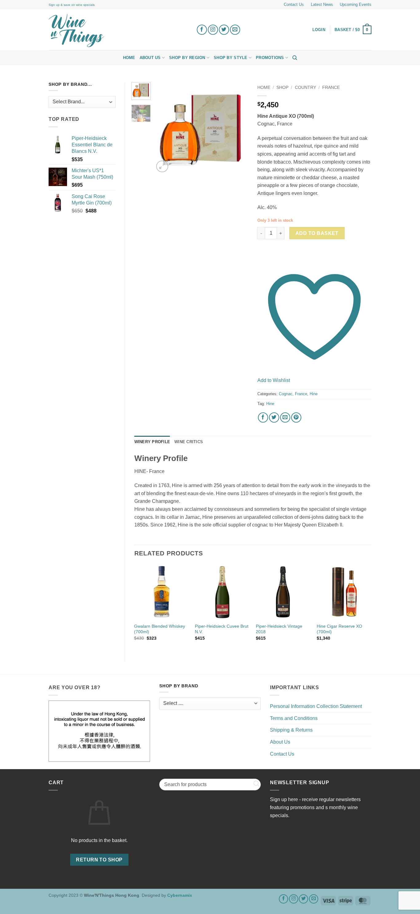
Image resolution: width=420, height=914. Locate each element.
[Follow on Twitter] (224, 30)
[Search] (294, 58)
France (331, 87)
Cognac (285, 393)
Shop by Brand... (70, 84)
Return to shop (99, 859)
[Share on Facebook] (263, 417)
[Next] (238, 129)
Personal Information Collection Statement (316, 706)
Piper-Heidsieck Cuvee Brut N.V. (221, 629)
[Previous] (163, 129)
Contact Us (294, 4)
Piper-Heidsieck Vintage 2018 (279, 629)
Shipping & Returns (291, 730)
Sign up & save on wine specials (72, 4)
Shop (282, 87)
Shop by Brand (178, 686)
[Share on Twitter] (274, 417)
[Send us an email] (235, 30)
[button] (353, 29)
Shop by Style (230, 57)
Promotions (270, 57)
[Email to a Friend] (285, 417)
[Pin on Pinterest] (296, 417)
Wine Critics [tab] (188, 441)
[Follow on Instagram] (213, 30)
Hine (314, 393)
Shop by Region (187, 57)
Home (129, 57)
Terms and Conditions (294, 718)
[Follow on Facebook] (202, 30)
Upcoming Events (355, 4)
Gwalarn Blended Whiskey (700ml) (159, 629)
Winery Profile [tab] (152, 441)
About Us (150, 57)
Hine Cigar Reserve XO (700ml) (339, 629)
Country (305, 87)
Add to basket (317, 233)
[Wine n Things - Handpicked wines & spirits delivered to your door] (118, 30)
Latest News (322, 4)
